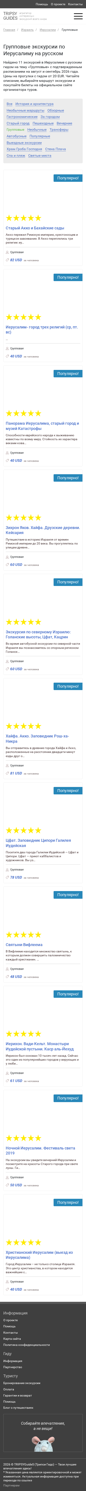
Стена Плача (55, 149)
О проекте (58, 4)
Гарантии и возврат (17, 1395)
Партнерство (12, 1367)
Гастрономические (22, 117)
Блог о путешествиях (18, 1407)
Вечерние (64, 123)
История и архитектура (34, 104)
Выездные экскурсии (24, 143)
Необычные (37, 130)
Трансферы (59, 130)
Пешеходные (43, 123)
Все (9, 104)
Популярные (40, 136)
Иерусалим (48, 29)
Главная (9, 29)
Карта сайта (12, 1338)
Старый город (18, 123)
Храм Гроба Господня (24, 149)
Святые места (39, 156)
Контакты (75, 4)
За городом (50, 117)
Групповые (15, 130)
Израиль (27, 29)
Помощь (42, 4)
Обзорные (55, 110)
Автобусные (16, 136)
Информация (12, 1361)
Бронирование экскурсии (21, 1383)
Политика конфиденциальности (26, 1345)
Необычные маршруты (25, 110)
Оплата (8, 1389)
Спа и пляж (16, 156)
